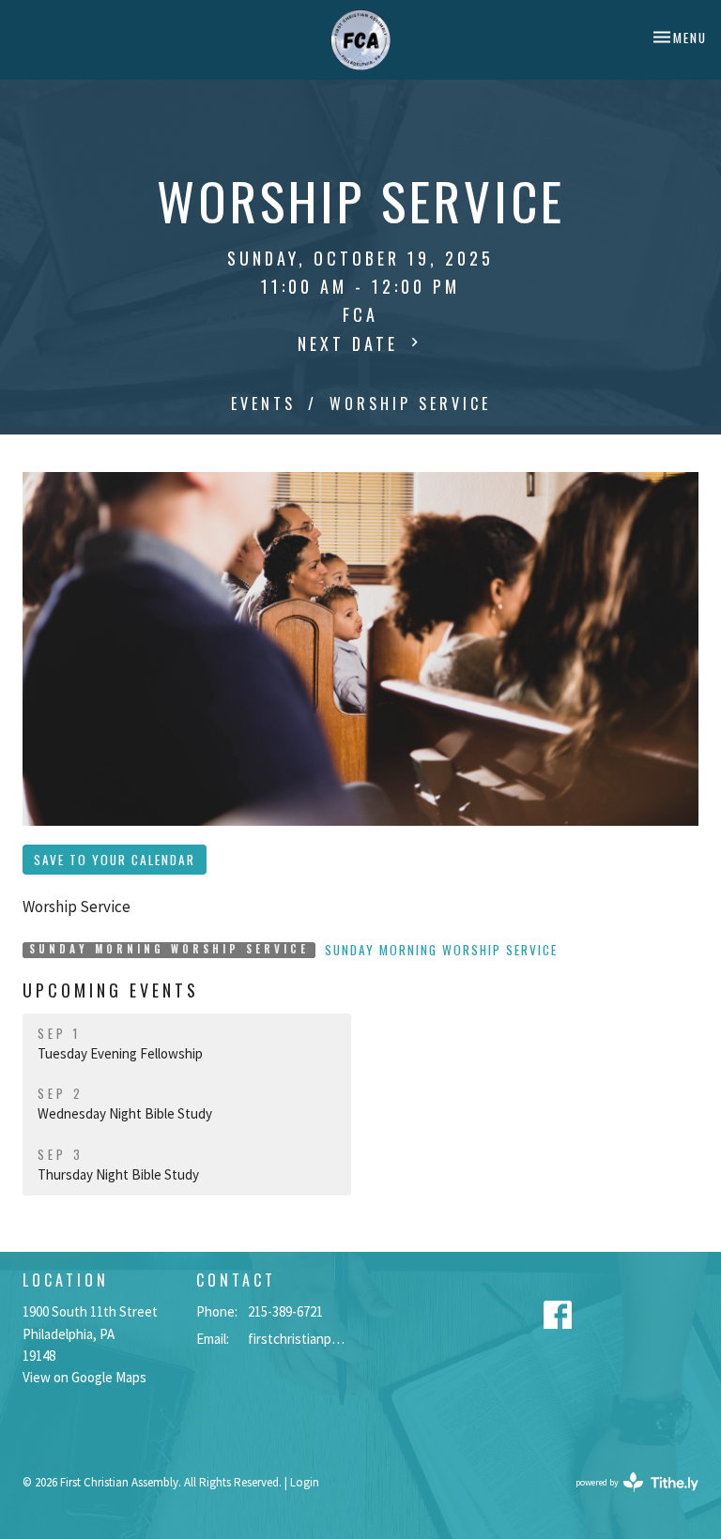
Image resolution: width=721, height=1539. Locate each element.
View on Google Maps (84, 1377)
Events (263, 403)
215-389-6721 (285, 1311)
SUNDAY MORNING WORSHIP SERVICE (441, 949)
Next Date (352, 343)
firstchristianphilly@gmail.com (299, 1339)
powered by (625, 1498)
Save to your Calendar (114, 859)
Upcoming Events (111, 990)
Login (304, 1482)
